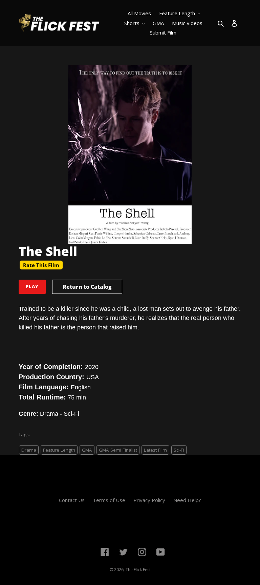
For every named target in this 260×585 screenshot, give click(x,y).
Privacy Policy (149, 500)
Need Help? (187, 500)
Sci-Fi (179, 450)
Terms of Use (109, 500)
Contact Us (72, 500)
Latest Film (155, 450)
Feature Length (59, 450)
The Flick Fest (138, 569)
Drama (28, 450)
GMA (87, 450)
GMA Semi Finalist (118, 450)
